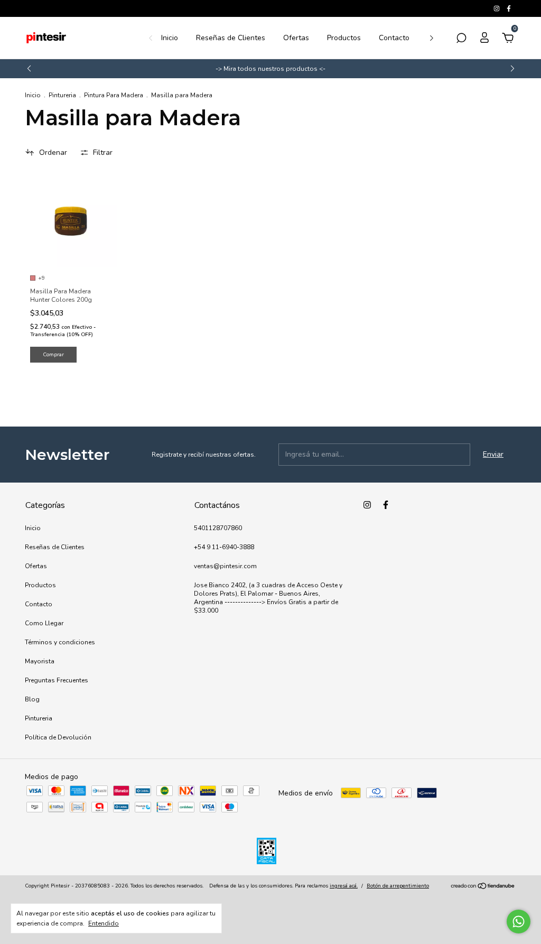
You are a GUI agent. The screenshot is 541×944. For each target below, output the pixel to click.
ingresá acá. (344, 886)
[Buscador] (461, 39)
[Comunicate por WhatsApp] (518, 921)
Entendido (103, 923)
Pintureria (62, 95)
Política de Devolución (58, 737)
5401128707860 (218, 528)
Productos (344, 38)
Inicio (169, 38)
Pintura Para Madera (113, 95)
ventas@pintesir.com (225, 566)
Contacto (394, 38)
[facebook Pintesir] (509, 8)
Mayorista (39, 661)
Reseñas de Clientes (230, 38)
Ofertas (296, 38)
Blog (32, 699)
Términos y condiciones (60, 642)
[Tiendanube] (483, 887)
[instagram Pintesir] (497, 8)
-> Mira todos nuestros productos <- (270, 68)
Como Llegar (44, 623)
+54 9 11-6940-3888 (224, 547)
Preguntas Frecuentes (56, 680)
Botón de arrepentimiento (398, 886)
